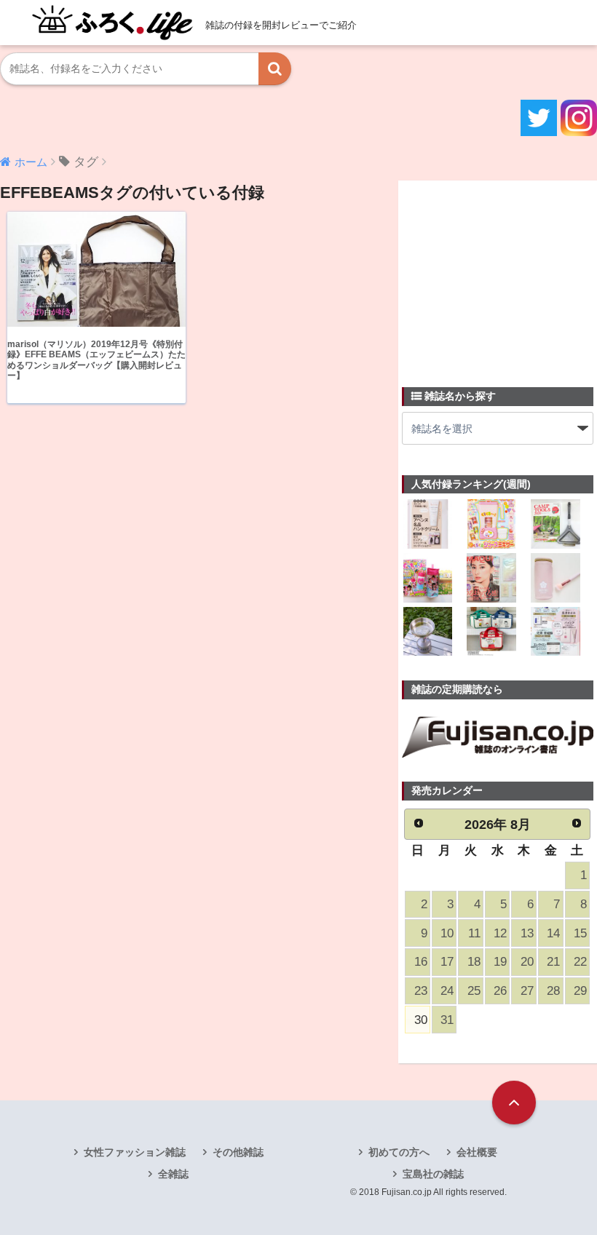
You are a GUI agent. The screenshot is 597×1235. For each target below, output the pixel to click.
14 (553, 933)
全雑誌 (173, 1174)
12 (500, 933)
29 (580, 991)
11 (474, 933)
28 (553, 991)
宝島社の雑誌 (433, 1174)
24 (447, 991)
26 (500, 991)
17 (447, 962)
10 (447, 933)
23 (420, 991)
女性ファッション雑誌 (135, 1152)
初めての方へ (399, 1152)
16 (420, 962)
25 (474, 991)
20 (527, 962)
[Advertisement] (499, 275)
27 (527, 991)
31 (447, 1020)
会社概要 (476, 1152)
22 (580, 962)
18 (474, 962)
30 (420, 1020)
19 (500, 962)
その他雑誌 (238, 1152)
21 (553, 962)
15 (580, 933)
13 (527, 933)
